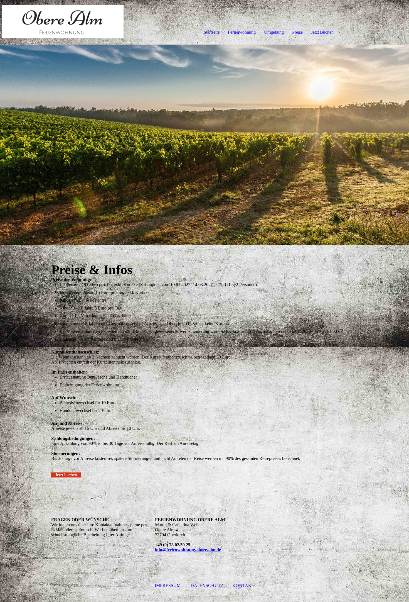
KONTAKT (243, 585)
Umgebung (274, 32)
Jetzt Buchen (322, 32)
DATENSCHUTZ (208, 585)
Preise (297, 32)
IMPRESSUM (168, 585)
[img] (64, 22)
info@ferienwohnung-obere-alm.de (188, 549)
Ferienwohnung (242, 32)
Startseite (212, 32)
